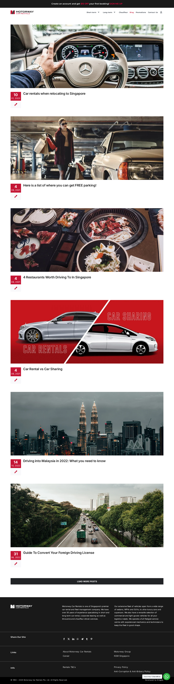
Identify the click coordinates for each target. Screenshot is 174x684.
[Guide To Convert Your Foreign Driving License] (87, 515)
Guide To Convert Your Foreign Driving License (58, 553)
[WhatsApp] (78, 639)
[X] (68, 639)
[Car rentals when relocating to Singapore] (87, 56)
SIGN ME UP (116, 4)
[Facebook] (64, 639)
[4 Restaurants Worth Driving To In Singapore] (87, 240)
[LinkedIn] (73, 639)
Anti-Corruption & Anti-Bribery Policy (132, 671)
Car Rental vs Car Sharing (42, 369)
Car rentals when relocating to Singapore (54, 93)
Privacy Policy (121, 667)
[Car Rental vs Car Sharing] (87, 332)
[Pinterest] (91, 639)
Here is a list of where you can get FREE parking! (59, 185)
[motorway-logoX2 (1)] (22, 11)
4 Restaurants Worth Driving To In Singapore (57, 277)
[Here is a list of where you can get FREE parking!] (87, 148)
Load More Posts (87, 581)
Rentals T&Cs (69, 667)
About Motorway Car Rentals (77, 651)
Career (66, 656)
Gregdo (160, 680)
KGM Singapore (121, 656)
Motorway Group (122, 651)
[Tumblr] (87, 639)
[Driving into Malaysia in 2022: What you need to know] (87, 423)
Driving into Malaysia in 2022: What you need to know (64, 461)
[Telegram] (82, 639)
